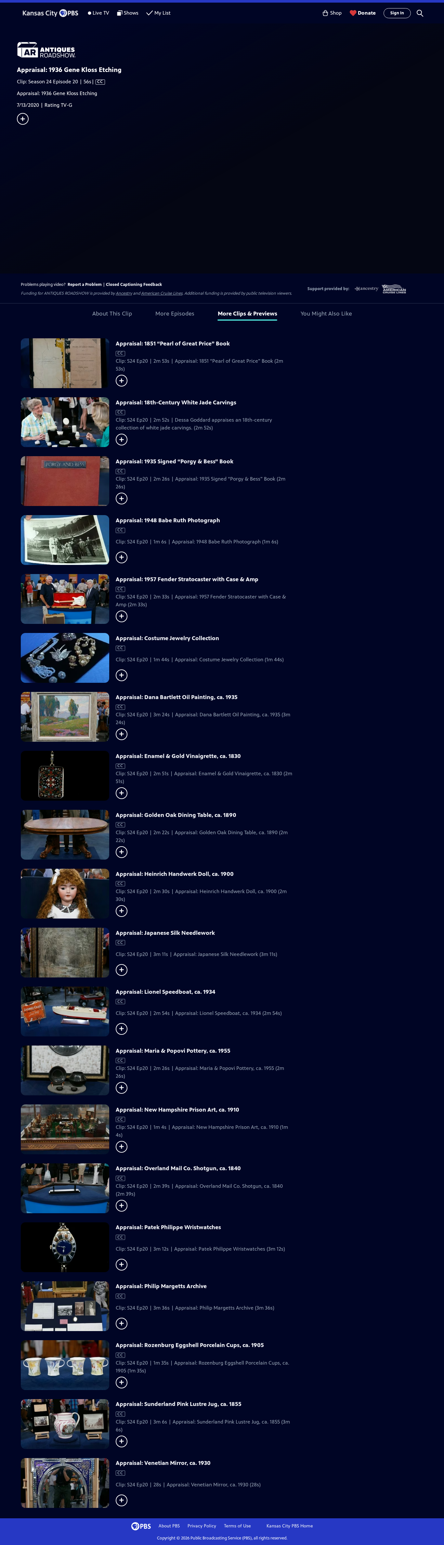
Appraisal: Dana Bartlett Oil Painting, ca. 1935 (177, 697)
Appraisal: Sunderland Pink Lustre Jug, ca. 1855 (179, 1404)
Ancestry (124, 293)
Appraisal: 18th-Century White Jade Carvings (176, 402)
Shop (336, 13)
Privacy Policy (202, 1526)
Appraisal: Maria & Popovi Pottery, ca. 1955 (173, 1050)
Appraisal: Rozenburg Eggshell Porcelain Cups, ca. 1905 (190, 1345)
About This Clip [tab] (112, 313)
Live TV (101, 13)
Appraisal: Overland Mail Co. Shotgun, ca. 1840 (178, 1168)
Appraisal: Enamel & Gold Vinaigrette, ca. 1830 (178, 756)
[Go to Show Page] (230, 50)
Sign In (397, 13)
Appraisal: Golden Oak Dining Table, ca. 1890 (176, 815)
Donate (367, 13)
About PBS (169, 1526)
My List (162, 13)
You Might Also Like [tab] (326, 313)
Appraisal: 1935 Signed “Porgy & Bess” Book (174, 461)
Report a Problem (85, 284)
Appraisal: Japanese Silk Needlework (165, 932)
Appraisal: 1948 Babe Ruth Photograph (168, 520)
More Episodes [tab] (174, 313)
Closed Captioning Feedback (134, 284)
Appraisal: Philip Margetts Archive (161, 1286)
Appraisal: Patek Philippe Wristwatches (168, 1227)
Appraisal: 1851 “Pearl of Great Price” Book (173, 343)
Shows (131, 13)
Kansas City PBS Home (290, 1526)
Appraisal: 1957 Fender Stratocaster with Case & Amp (187, 579)
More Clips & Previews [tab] (247, 313)
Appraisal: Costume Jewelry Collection (167, 638)
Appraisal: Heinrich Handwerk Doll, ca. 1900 (175, 874)
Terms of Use (237, 1526)
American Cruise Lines (161, 293)
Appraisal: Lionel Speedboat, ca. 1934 (165, 991)
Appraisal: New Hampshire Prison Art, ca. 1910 (177, 1109)
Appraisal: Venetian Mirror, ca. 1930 (163, 1463)
